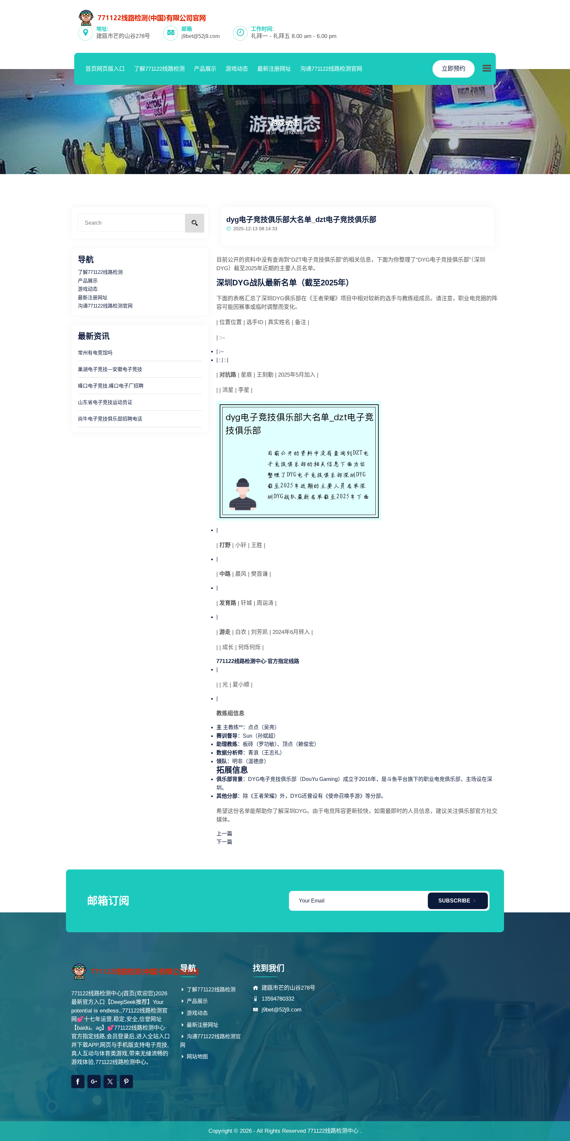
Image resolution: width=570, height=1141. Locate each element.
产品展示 (205, 69)
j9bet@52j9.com (200, 36)
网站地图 (196, 1056)
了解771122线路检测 (159, 69)
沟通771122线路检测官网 (331, 69)
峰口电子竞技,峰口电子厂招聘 (110, 385)
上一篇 (224, 833)
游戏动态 (237, 69)
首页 (271, 132)
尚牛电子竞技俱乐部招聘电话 (110, 419)
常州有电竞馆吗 (95, 352)
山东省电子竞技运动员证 (105, 402)
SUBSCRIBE (455, 900)
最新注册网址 (274, 69)
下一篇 (224, 842)
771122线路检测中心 (333, 1131)
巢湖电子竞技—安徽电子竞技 (110, 369)
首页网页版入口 (105, 69)
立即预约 (453, 68)
